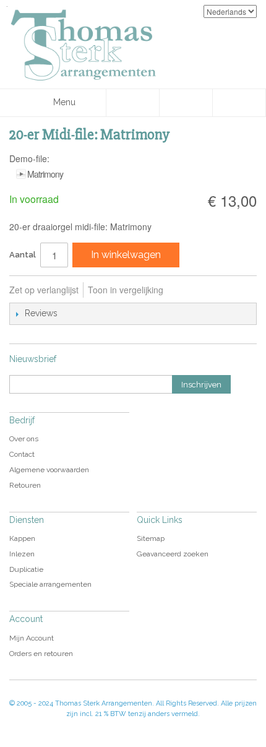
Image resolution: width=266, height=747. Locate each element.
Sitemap (151, 538)
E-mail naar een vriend (189, 290)
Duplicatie (26, 569)
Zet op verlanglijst (44, 289)
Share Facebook (214, 290)
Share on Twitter (239, 290)
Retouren (25, 485)
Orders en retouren (41, 653)
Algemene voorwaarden (49, 469)
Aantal (22, 254)
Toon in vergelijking (125, 289)
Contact (22, 454)
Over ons (23, 438)
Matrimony (45, 174)
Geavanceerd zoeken (172, 554)
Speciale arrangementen (50, 584)
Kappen (22, 538)
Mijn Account (31, 638)
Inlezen (22, 554)
